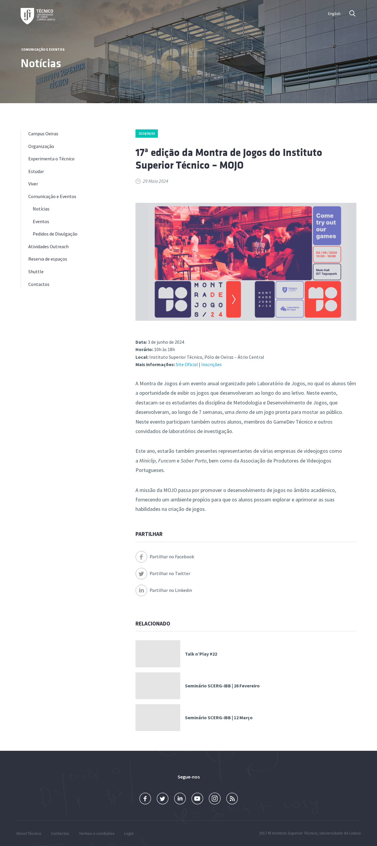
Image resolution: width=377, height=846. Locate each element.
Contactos (38, 284)
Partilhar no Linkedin (171, 590)
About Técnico (28, 833)
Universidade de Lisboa (340, 833)
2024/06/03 (146, 133)
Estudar (36, 171)
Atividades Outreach (48, 246)
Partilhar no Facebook (172, 556)
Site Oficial (187, 364)
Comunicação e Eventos (43, 49)
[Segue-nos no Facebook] (145, 798)
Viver (33, 184)
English (334, 13)
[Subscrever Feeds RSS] (232, 798)
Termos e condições (97, 833)
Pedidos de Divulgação (55, 234)
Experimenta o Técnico (51, 159)
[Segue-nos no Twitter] (162, 798)
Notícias (41, 209)
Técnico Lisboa (38, 16)
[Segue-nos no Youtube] (197, 798)
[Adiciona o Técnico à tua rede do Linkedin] (180, 798)
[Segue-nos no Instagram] (214, 798)
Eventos (41, 221)
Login (129, 833)
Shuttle (36, 271)
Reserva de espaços (47, 259)
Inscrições (211, 364)
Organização (41, 146)
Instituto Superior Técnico (295, 833)
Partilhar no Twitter (170, 573)
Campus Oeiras (43, 133)
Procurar (352, 13)
